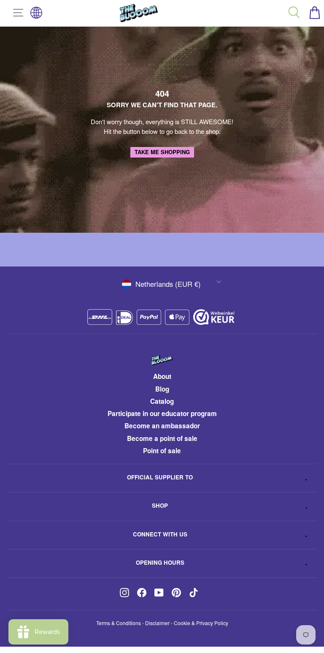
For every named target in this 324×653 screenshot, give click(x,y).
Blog (162, 389)
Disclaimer (157, 622)
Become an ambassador (162, 425)
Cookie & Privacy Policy (201, 622)
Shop (160, 505)
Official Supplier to (160, 477)
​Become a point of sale (162, 438)
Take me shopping (162, 152)
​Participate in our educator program (162, 413)
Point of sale (162, 450)
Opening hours (160, 562)
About (162, 376)
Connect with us (160, 534)
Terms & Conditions (118, 622)
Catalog (162, 401)
